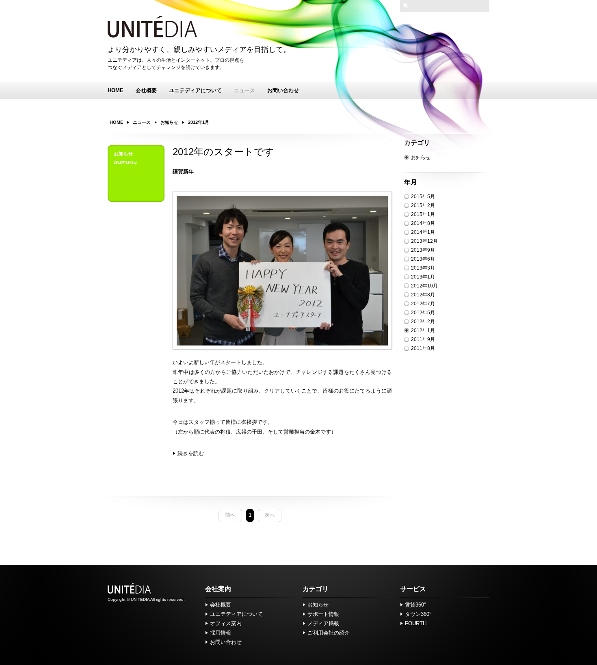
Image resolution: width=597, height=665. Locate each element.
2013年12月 (424, 241)
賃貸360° (415, 605)
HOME (115, 90)
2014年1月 (423, 232)
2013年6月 (423, 259)
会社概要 (146, 90)
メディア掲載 (323, 623)
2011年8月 (423, 348)
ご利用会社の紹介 (328, 633)
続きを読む (190, 453)
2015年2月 (423, 205)
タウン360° (418, 614)
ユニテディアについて (195, 90)
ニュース (244, 90)
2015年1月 (423, 214)
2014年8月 (423, 223)
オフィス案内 (226, 623)
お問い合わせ (283, 90)
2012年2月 (423, 321)
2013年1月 (423, 277)
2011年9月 (423, 339)
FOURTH (415, 623)
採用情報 (220, 633)
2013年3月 (423, 268)
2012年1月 (423, 330)
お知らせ (420, 157)
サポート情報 (323, 614)
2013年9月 (423, 250)
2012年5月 (423, 312)
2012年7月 (423, 304)
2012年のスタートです (223, 152)
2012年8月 (423, 295)
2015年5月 (423, 196)
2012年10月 (424, 286)
